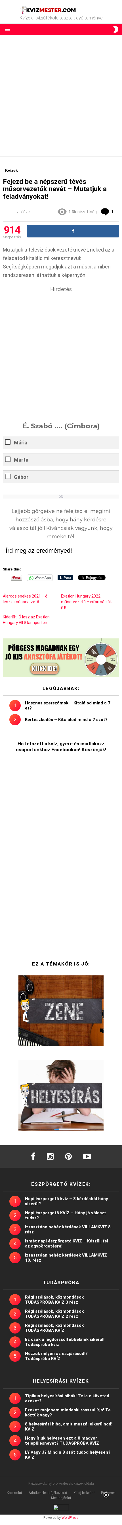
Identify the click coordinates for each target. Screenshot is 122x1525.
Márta (21, 460)
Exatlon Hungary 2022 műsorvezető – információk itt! (86, 602)
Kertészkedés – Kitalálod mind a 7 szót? (66, 719)
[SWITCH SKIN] (115, 29)
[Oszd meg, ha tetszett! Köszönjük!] (73, 231)
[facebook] (33, 1156)
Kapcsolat (14, 1493)
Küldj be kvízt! (83, 1493)
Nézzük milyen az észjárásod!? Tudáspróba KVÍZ (56, 1356)
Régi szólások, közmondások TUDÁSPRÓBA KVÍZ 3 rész (54, 1300)
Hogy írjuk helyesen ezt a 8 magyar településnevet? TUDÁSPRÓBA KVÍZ (62, 1441)
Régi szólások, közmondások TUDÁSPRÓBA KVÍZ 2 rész (54, 1314)
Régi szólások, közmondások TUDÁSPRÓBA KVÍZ (54, 1328)
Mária (20, 443)
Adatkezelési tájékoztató (48, 1493)
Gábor (21, 477)
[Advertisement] (61, 95)
